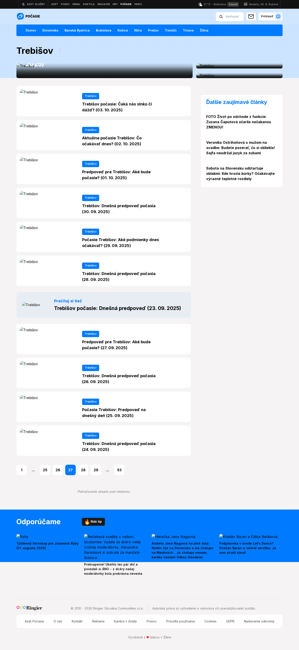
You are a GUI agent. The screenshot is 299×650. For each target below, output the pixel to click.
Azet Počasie (34, 621)
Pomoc (152, 621)
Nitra (138, 30)
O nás (58, 621)
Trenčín (171, 30)
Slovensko (50, 30)
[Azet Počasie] (28, 17)
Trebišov (91, 96)
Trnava (188, 30)
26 (58, 470)
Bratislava (103, 30)
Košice (123, 30)
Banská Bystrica (77, 30)
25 (45, 470)
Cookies (210, 621)
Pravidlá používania (180, 621)
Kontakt (77, 621)
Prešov (153, 30)
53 (119, 470)
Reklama (98, 621)
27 (70, 470)
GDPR (230, 621)
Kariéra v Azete (125, 621)
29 (96, 470)
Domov (31, 30)
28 (83, 470)
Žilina (204, 30)
